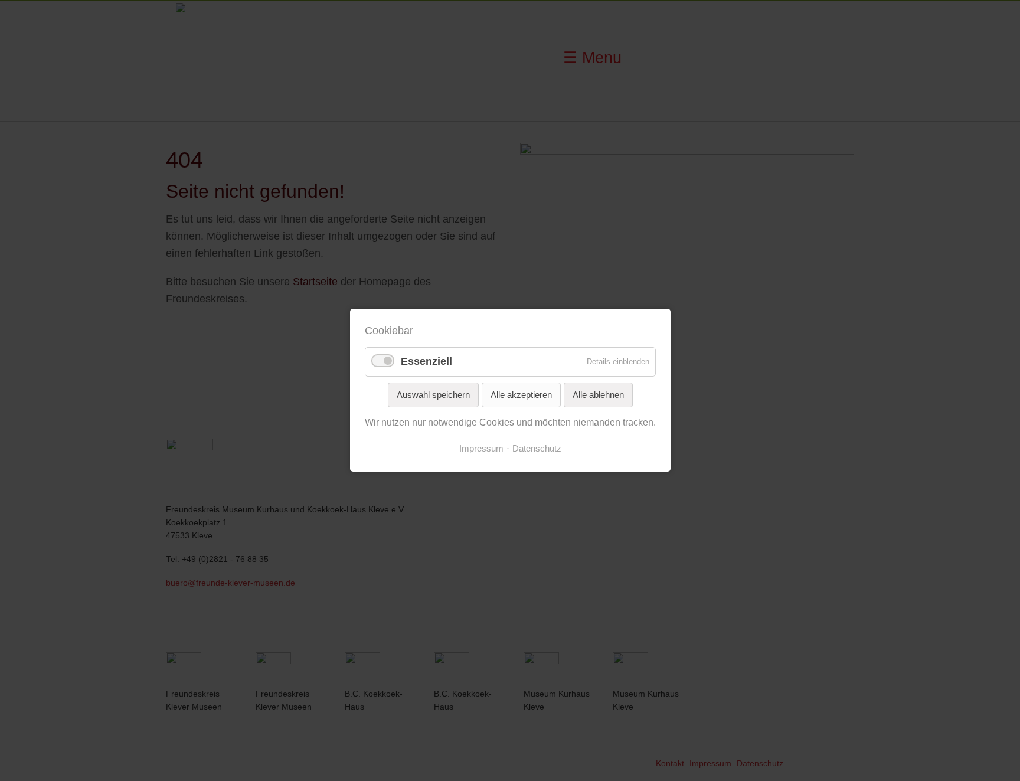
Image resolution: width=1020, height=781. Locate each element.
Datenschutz (536, 448)
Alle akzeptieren (521, 395)
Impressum (481, 448)
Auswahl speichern (433, 395)
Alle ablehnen (598, 395)
